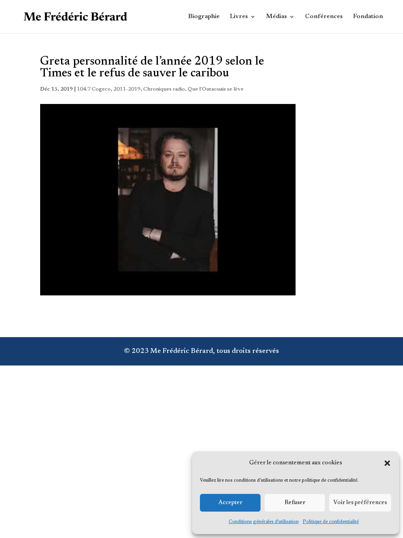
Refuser (295, 503)
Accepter (230, 503)
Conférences (324, 17)
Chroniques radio (164, 89)
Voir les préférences (360, 503)
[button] (387, 463)
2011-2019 (126, 89)
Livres (239, 17)
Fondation (368, 17)
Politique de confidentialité (331, 521)
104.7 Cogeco (94, 89)
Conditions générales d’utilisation (264, 521)
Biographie (204, 17)
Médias (276, 17)
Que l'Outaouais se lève (216, 89)
